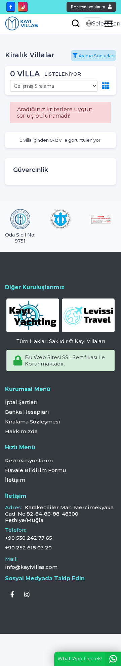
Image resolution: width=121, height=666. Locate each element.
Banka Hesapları (27, 412)
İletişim (15, 480)
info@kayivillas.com (31, 567)
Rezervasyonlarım (88, 6)
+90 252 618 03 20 (28, 547)
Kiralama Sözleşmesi (32, 421)
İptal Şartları (21, 402)
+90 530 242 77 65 (28, 538)
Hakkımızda (21, 431)
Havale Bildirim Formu (35, 470)
